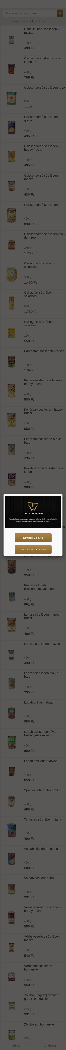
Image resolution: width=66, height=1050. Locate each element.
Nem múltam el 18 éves (33, 549)
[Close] (62, 494)
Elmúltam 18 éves (33, 537)
